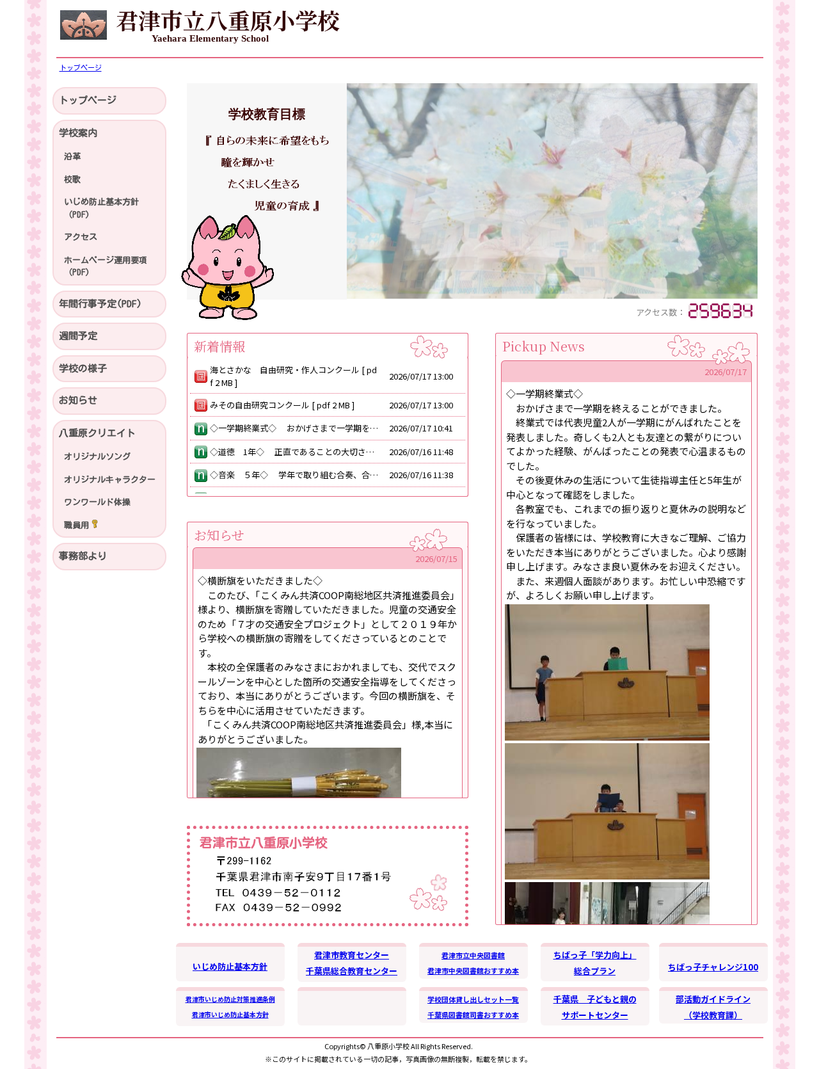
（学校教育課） (713, 1015)
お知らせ (78, 400)
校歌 (72, 179)
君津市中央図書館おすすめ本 (473, 970)
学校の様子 (83, 368)
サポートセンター (595, 1015)
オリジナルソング (97, 457)
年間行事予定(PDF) (100, 304)
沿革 (72, 156)
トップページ (87, 100)
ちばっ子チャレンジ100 (713, 967)
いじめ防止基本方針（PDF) (101, 208)
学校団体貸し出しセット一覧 (473, 999)
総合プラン (595, 971)
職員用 (76, 525)
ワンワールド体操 (97, 502)
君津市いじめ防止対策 (218, 999)
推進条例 (262, 999)
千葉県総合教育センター (351, 971)
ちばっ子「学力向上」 (595, 955)
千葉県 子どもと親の (595, 999)
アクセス (80, 237)
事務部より (83, 556)
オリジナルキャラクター (109, 480)
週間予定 (78, 336)
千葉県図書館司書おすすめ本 (473, 1014)
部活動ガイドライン (713, 999)
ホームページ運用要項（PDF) (105, 266)
